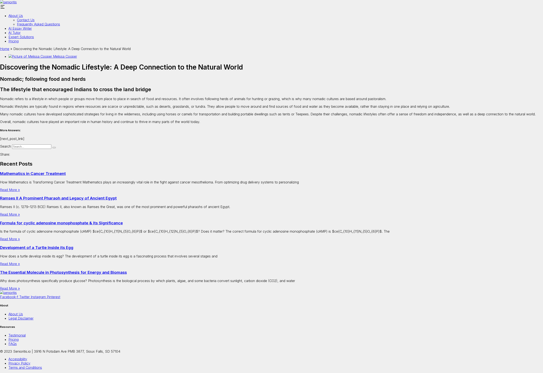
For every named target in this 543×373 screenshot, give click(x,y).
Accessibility (17, 359)
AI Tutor (14, 33)
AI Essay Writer (20, 28)
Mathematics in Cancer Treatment (33, 173)
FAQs (12, 344)
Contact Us (26, 20)
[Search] (54, 147)
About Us (15, 16)
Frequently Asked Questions (38, 24)
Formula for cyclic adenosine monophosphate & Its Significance (61, 223)
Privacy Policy (19, 363)
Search (5, 146)
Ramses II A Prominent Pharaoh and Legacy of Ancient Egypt (58, 198)
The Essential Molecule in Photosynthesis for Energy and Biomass (63, 272)
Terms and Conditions (25, 367)
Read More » (10, 190)
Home (4, 49)
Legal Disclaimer (21, 318)
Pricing (13, 41)
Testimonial (17, 335)
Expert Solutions (21, 37)
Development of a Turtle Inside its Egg (36, 247)
